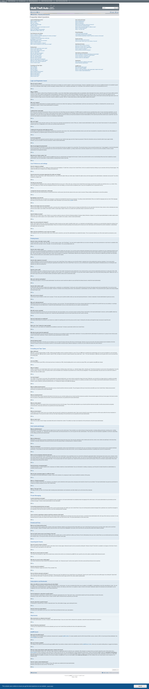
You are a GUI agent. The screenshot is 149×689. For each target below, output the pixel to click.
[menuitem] (38, 12)
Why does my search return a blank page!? (83, 47)
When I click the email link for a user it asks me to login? (41, 44)
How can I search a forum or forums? (82, 45)
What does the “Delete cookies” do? (37, 30)
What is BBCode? (34, 66)
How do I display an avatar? (36, 41)
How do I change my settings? (36, 34)
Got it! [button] (140, 686)
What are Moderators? (79, 22)
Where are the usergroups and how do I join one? (84, 24)
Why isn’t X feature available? (80, 68)
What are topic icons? (35, 76)
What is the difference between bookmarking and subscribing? (87, 54)
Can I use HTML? (34, 67)
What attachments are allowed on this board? (83, 61)
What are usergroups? (79, 23)
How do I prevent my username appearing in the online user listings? (43, 35)
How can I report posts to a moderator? (38, 59)
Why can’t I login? (34, 25)
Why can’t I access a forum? (36, 55)
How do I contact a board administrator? (82, 70)
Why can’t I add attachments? (36, 56)
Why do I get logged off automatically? (38, 29)
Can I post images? (34, 70)
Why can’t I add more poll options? (37, 53)
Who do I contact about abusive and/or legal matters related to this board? (89, 69)
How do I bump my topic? (35, 62)
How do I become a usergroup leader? (82, 25)
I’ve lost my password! (35, 28)
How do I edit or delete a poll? (36, 54)
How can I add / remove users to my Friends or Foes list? (86, 41)
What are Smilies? (34, 69)
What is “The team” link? (80, 29)
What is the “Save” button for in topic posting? (39, 60)
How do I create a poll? (35, 51)
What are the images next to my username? (39, 40)
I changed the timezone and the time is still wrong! (40, 38)
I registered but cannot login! (36, 24)
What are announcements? (36, 72)
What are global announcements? (37, 71)
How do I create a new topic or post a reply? (39, 48)
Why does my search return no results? (82, 46)
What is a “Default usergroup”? (81, 28)
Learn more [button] (50, 686)
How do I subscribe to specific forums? (82, 56)
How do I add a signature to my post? (38, 50)
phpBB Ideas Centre (87, 644)
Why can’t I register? (34, 23)
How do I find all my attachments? (81, 62)
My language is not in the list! (36, 39)
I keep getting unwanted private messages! (83, 34)
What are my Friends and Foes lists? (82, 39)
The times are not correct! (35, 37)
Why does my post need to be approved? (38, 61)
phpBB (71, 200)
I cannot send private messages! (81, 33)
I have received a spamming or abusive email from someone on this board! (89, 35)
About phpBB (33, 637)
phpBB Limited (66, 636)
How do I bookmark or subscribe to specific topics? (85, 55)
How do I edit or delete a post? (36, 49)
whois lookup (33, 652)
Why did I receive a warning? (36, 57)
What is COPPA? (34, 22)
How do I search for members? (81, 48)
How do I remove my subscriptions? (82, 57)
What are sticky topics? (35, 73)
